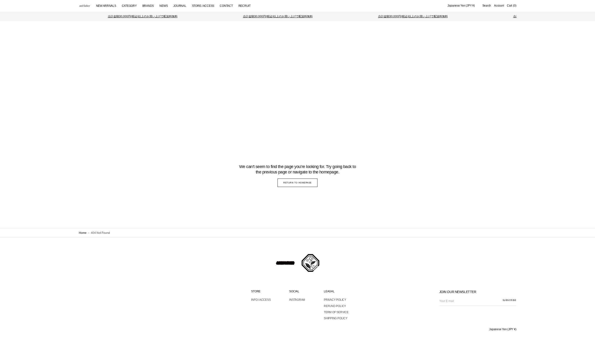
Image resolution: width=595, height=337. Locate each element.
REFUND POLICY (335, 306)
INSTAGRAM (297, 299)
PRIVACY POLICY (335, 299)
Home (83, 232)
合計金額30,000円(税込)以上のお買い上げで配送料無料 (139, 16)
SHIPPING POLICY (335, 318)
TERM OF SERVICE (336, 312)
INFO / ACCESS (260, 299)
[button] (461, 6)
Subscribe (509, 300)
